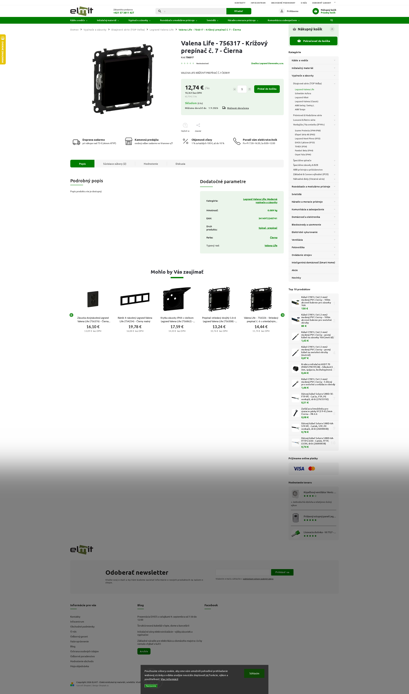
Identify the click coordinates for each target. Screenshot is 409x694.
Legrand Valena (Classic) (306, 101)
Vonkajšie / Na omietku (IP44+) (309, 124)
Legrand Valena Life (304, 89)
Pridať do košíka (267, 88)
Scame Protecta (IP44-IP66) (308, 130)
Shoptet (87, 685)
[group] (93, 315)
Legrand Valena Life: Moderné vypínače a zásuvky (260, 200)
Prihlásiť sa (282, 572)
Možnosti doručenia (238, 108)
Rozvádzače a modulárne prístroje (311, 186)
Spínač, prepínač (268, 227)
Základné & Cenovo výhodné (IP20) (311, 174)
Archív (144, 651)
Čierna (273, 237)
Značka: (267, 63)
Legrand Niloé (301, 97)
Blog (72, 646)
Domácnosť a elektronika (306, 216)
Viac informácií (169, 679)
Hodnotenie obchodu (82, 661)
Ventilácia (297, 239)
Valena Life (271, 245)
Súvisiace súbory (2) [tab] (114, 163)
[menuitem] (81, 20)
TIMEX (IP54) (301, 146)
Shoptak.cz (103, 685)
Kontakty (240, 2)
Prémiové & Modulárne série (307, 115)
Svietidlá (296, 194)
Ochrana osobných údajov (84, 651)
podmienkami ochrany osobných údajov (258, 578)
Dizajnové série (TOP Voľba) (307, 83)
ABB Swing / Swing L (304, 105)
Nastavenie (151, 686)
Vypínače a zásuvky (303, 75)
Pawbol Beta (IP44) (304, 150)
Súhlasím (254, 673)
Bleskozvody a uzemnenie (306, 224)
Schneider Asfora (303, 93)
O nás (304, 2)
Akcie (295, 270)
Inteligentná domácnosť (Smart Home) (313, 262)
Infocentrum (258, 2)
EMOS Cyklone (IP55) (305, 142)
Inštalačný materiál (302, 68)
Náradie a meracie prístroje (307, 201)
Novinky (296, 277)
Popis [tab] (82, 163)
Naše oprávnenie (79, 641)
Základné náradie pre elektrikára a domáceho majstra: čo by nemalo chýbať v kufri (169, 642)
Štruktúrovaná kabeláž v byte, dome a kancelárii (163, 625)
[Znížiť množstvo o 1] (234, 89)
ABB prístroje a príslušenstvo (308, 169)
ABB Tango (300, 109)
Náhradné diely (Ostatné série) (309, 178)
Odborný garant (321, 2)
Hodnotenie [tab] (151, 163)
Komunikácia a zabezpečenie (308, 209)
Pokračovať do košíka (316, 41)
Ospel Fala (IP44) (303, 154)
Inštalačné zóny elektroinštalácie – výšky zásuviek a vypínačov (165, 633)
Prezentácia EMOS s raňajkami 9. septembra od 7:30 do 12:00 (167, 618)
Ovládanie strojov (302, 254)
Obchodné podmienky (283, 2)
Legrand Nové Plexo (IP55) (307, 138)
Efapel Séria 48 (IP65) (305, 134)
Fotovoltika (298, 247)
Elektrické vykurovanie (305, 232)
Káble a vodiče (300, 60)
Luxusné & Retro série (304, 119)
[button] (93, 330)
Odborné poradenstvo (82, 656)
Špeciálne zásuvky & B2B (305, 164)
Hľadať (238, 11)
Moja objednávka (79, 666)
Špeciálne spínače (302, 160)
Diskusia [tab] (180, 163)
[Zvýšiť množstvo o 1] (249, 89)
